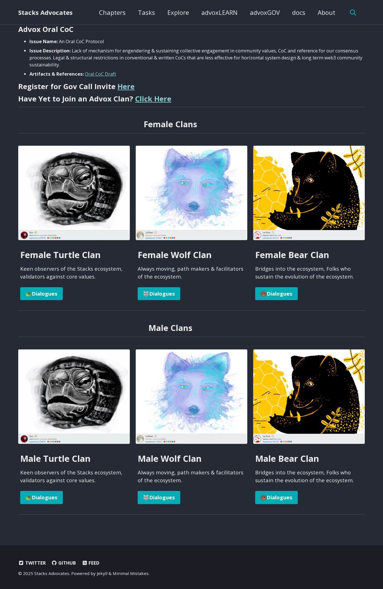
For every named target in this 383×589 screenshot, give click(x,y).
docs (298, 12)
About (326, 12)
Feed (93, 563)
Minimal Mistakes (131, 573)
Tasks (146, 12)
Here (126, 86)
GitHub (66, 563)
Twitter (35, 563)
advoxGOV (265, 12)
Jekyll (102, 573)
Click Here (153, 99)
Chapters (112, 12)
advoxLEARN (219, 12)
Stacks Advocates (45, 12)
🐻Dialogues (276, 293)
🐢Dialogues (41, 293)
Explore (178, 12)
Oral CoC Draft (100, 74)
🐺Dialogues (159, 293)
